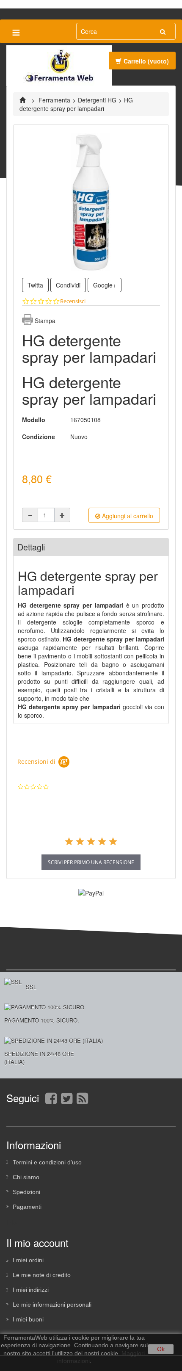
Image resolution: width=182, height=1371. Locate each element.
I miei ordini (28, 1260)
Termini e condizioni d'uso (47, 1162)
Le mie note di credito (42, 1274)
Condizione (38, 436)
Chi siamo (26, 1177)
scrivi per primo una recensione (91, 862)
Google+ (104, 285)
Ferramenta (54, 100)
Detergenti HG (97, 100)
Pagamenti (27, 1206)
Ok (161, 1349)
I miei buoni (28, 1319)
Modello (33, 419)
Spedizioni (26, 1192)
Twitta (35, 285)
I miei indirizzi (31, 1289)
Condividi (68, 285)
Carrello (146, 61)
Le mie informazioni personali (52, 1304)
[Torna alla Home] (23, 100)
